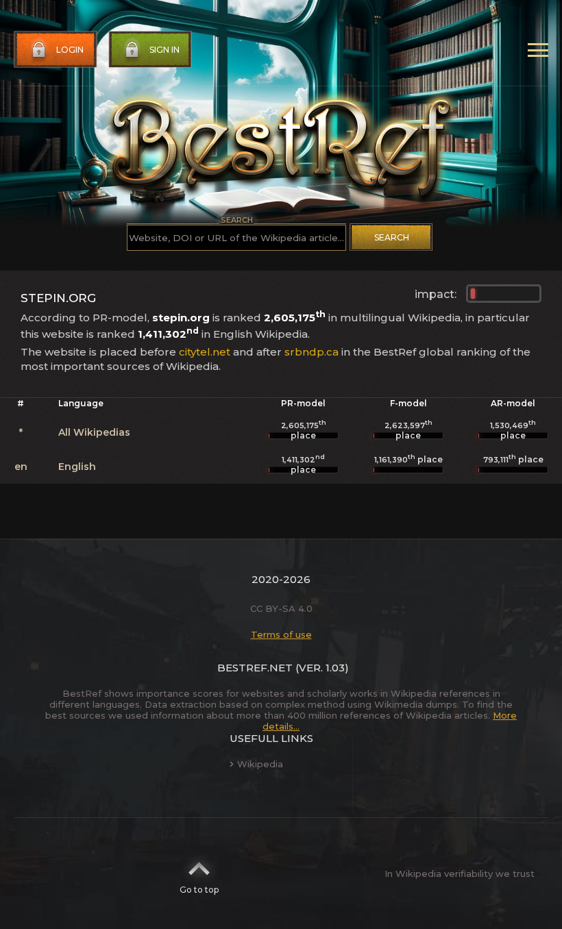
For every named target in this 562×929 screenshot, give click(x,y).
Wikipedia (260, 763)
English (77, 466)
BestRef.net (255, 667)
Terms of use (281, 634)
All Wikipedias (94, 432)
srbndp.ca (311, 351)
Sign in (164, 50)
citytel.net (204, 351)
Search (391, 237)
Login (70, 50)
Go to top (199, 889)
